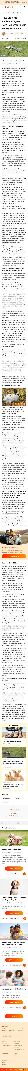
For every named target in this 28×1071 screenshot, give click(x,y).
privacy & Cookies (18, 1058)
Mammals (17, 798)
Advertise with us (6, 1045)
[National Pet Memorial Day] (14, 838)
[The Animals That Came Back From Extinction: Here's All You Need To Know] (14, 754)
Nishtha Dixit (17, 35)
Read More (24, 2)
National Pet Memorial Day (11, 849)
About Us (16, 1043)
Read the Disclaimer (8, 823)
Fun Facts (8, 12)
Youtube (4, 1064)
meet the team (18, 1045)
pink (9, 63)
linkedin (4, 1062)
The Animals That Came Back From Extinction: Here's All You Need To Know (13, 763)
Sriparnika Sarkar (8, 903)
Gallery (5, 55)
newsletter (16, 1047)
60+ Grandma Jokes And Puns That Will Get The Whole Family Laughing (11, 2)
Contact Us (4, 1043)
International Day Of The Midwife (14, 989)
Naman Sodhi (7, 852)
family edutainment (19, 1049)
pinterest (4, 1058)
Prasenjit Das (7, 947)
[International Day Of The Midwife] (14, 978)
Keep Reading (15, 868)
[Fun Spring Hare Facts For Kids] (14, 732)
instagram (4, 1060)
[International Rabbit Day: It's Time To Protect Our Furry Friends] (14, 777)
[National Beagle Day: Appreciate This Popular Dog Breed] (14, 886)
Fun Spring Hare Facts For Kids (12, 741)
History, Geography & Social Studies (16, 965)
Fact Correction (23, 823)
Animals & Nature (7, 739)
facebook (4, 1055)
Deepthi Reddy (17, 32)
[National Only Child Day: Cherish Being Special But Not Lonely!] (14, 931)
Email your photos (14, 556)
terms (15, 1055)
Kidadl (3, 13)
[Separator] (24, 873)
